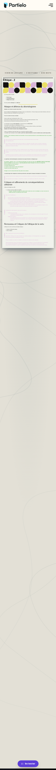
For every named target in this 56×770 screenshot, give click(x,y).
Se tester (30, 763)
